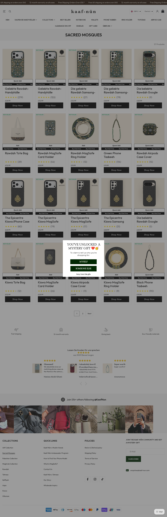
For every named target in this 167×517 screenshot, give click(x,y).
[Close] (101, 243)
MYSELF (83, 262)
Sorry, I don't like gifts (83, 274)
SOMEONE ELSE (83, 268)
